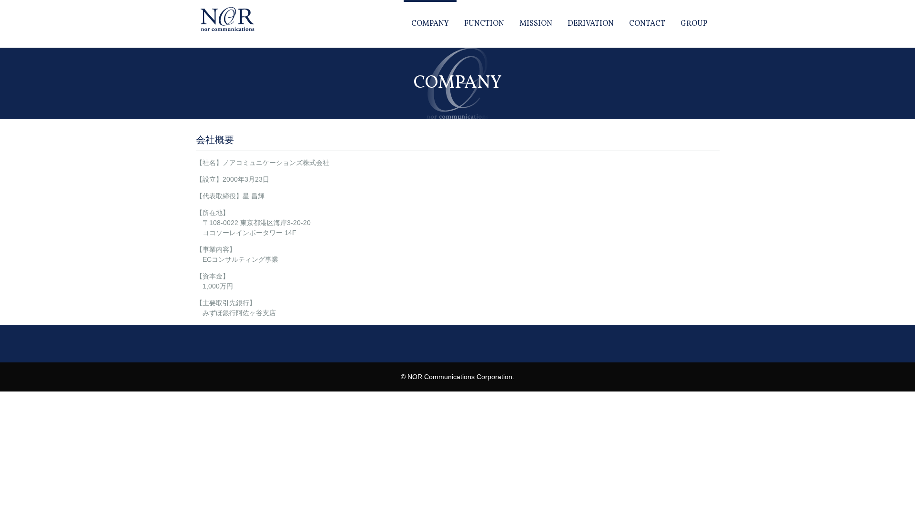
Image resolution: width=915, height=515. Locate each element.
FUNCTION (484, 24)
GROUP (694, 24)
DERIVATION (591, 24)
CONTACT (647, 24)
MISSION (535, 24)
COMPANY (430, 24)
